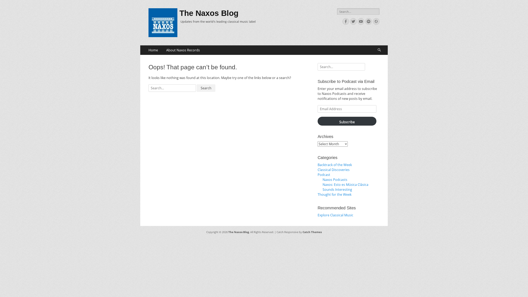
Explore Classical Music (335, 215)
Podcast (324, 174)
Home (153, 50)
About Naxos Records (183, 50)
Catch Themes (312, 232)
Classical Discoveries (334, 169)
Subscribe (347, 122)
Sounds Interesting (337, 189)
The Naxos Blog (208, 13)
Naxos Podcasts (335, 179)
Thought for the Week (334, 194)
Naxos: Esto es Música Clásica (345, 184)
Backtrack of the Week (335, 165)
